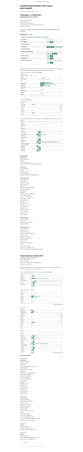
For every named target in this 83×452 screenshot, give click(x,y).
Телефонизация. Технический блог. (43, 1)
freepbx (28, 34)
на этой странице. (38, 11)
